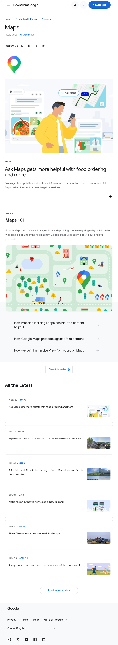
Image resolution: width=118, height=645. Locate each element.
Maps (8, 161)
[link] (57, 325)
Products (46, 19)
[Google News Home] (26, 5)
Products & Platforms (26, 19)
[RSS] (21, 46)
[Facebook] (29, 46)
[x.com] (36, 46)
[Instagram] (43, 46)
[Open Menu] (8, 5)
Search (23, 558)
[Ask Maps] (59, 116)
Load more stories (59, 590)
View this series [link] (57, 369)
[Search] (75, 5)
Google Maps (26, 34)
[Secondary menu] (83, 5)
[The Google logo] (13, 609)
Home (8, 19)
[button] (99, 5)
